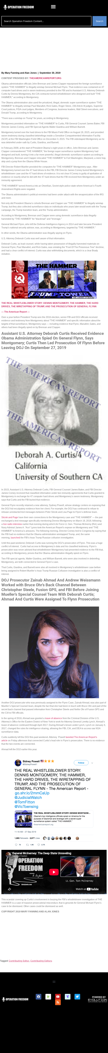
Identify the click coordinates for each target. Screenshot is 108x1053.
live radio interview (12, 524)
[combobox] (46, 21)
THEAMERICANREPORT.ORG (45, 78)
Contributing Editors (41, 960)
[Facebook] (38, 996)
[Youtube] (58, 996)
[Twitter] (77, 996)
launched (15, 537)
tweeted (70, 737)
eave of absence (54, 718)
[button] (53, 6)
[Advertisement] (54, 48)
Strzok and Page (9, 517)
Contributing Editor (19, 960)
